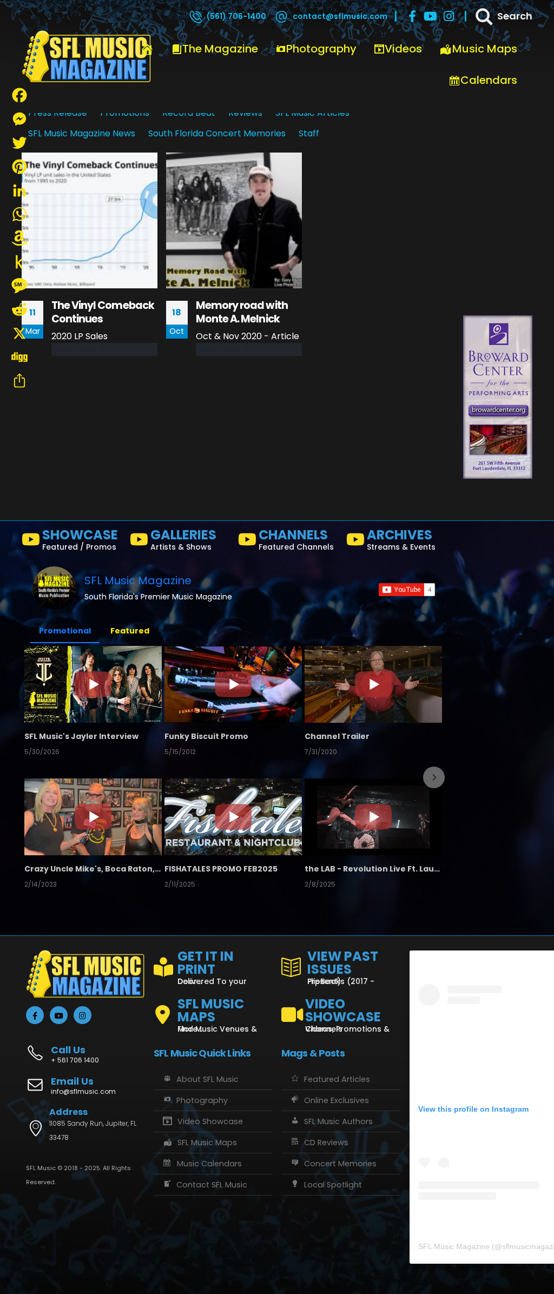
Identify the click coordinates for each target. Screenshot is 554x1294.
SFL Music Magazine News (81, 133)
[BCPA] (497, 397)
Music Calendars (209, 1163)
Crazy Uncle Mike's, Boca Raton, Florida (93, 869)
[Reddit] (19, 309)
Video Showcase (210, 1121)
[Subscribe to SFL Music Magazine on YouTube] (407, 589)
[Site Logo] (86, 56)
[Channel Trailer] (373, 684)
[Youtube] (430, 16)
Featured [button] (129, 630)
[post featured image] (89, 220)
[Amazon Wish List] (19, 238)
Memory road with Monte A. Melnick (242, 312)
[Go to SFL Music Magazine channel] (54, 588)
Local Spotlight (333, 1184)
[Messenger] (19, 119)
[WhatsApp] (19, 214)
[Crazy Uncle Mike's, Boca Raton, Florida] (93, 816)
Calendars (488, 80)
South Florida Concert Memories (217, 133)
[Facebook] (412, 16)
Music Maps (484, 48)
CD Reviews (326, 1142)
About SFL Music (207, 1079)
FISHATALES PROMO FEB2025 (221, 869)
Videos (403, 48)
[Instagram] (449, 16)
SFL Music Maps (207, 1142)
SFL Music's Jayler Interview (81, 736)
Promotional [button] (65, 630)
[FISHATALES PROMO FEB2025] (233, 816)
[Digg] (19, 357)
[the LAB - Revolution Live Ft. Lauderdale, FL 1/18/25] (373, 816)
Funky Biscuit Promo (206, 736)
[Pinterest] (19, 167)
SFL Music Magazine (138, 580)
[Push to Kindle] (19, 262)
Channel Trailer (337, 736)
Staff (309, 133)
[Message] (19, 286)
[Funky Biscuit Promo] (233, 684)
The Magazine (220, 48)
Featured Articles (337, 1079)
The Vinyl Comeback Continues (102, 312)
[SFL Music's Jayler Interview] (93, 684)
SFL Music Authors (338, 1121)
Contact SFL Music (211, 1184)
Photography (321, 48)
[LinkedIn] (19, 190)
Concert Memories (340, 1163)
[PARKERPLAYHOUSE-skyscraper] (497, 217)
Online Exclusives (336, 1100)
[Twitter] (19, 143)
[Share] (19, 381)
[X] (19, 333)
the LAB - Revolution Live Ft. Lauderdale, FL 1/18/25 (373, 869)
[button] (33, 777)
